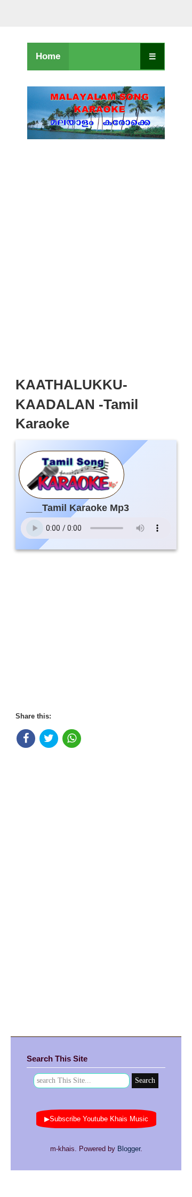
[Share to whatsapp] (71, 738)
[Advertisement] (96, 255)
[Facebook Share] (26, 738)
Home (48, 56)
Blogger (128, 1149)
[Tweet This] (48, 738)
